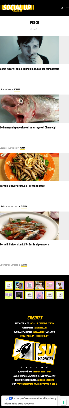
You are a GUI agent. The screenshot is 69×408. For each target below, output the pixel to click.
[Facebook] (22, 367)
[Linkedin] (36, 367)
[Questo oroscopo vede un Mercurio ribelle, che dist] (9, 285)
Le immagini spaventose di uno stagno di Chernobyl (28, 127)
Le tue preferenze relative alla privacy (34, 398)
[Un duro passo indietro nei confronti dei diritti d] (19, 285)
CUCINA (24, 206)
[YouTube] (41, 367)
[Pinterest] (47, 367)
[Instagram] (31, 367)
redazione (5, 89)
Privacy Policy (27, 336)
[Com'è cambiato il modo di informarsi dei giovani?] (9, 295)
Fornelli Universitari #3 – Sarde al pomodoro (24, 244)
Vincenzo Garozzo (9, 206)
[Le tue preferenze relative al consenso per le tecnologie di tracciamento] (63, 402)
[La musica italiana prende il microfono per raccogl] (29, 285)
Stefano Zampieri (8, 148)
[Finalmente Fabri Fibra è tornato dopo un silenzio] (19, 295)
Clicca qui (50, 332)
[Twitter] (26, 367)
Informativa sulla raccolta (19, 403)
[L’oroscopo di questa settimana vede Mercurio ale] (60, 295)
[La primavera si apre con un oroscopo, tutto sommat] (29, 295)
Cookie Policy (42, 336)
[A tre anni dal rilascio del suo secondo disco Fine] (60, 285)
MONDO (22, 148)
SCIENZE (17, 89)
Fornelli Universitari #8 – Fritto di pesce (22, 186)
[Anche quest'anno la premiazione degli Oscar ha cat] (39, 295)
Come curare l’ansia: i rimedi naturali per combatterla (29, 69)
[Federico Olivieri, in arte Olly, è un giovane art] (39, 285)
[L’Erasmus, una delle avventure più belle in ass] (49, 285)
